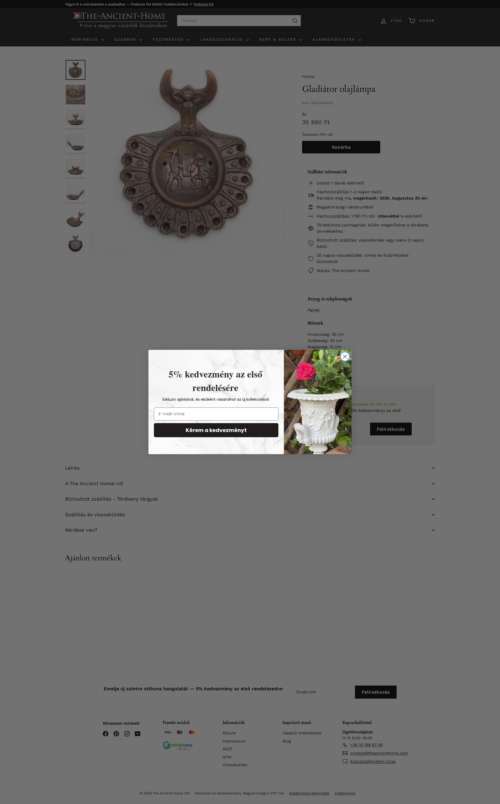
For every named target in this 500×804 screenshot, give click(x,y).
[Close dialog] (344, 356)
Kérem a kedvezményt (216, 430)
